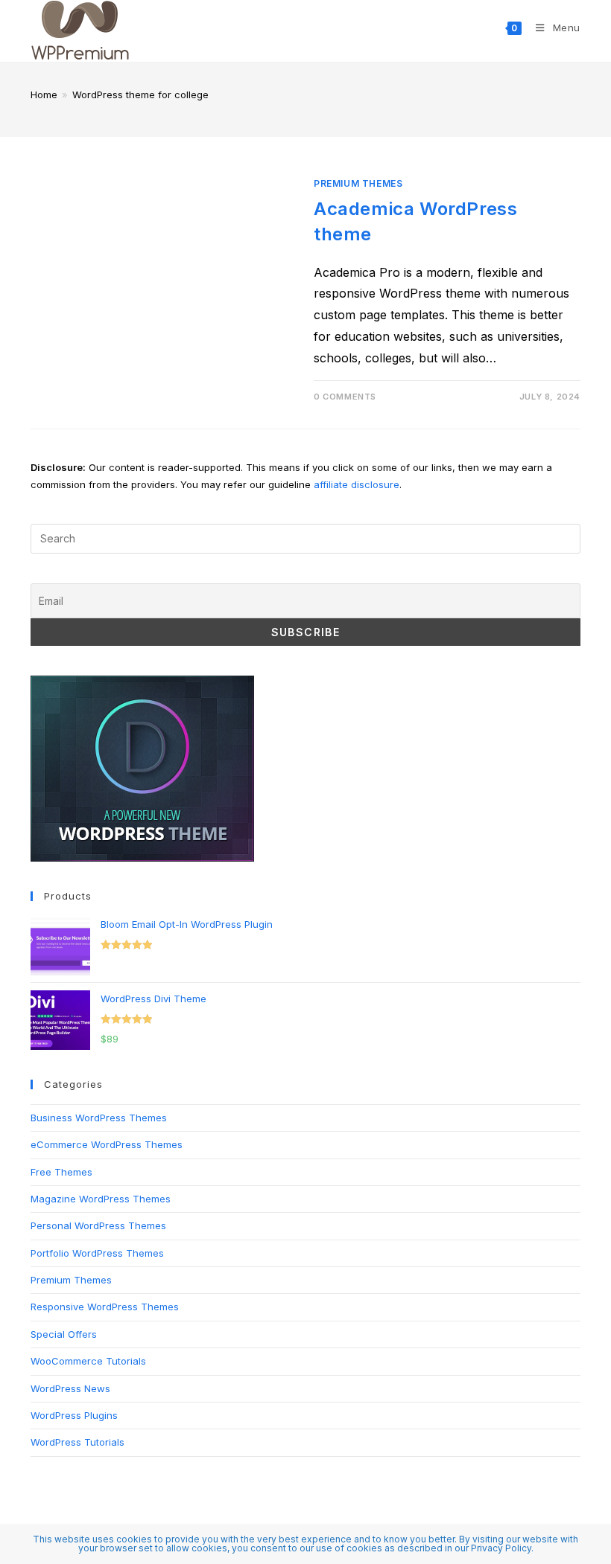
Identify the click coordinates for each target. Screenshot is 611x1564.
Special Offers (64, 1334)
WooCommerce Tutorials (88, 1361)
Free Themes (61, 1172)
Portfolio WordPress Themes (97, 1253)
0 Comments (345, 396)
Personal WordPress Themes (98, 1225)
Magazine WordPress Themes (101, 1199)
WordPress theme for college (140, 94)
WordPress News (70, 1388)
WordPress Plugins (74, 1415)
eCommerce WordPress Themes (107, 1144)
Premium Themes (358, 183)
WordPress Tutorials (77, 1442)
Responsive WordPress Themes (105, 1307)
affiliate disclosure (356, 484)
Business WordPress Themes (99, 1118)
